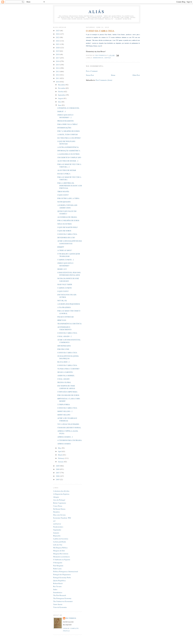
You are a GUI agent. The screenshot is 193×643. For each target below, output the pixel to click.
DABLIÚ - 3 (61, 111)
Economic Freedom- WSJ (62, 518)
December (62, 84)
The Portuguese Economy (62, 598)
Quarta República (59, 580)
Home (113, 75)
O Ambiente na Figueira (61, 559)
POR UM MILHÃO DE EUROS (68, 395)
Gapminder (57, 530)
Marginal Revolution (60, 553)
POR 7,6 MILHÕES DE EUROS (68, 131)
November (62, 88)
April (60, 451)
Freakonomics (58, 527)
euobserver (57, 524)
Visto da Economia (60, 607)
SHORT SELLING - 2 (64, 411)
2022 (58, 41)
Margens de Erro (59, 550)
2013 (58, 71)
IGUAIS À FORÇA (63, 173)
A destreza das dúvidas (61, 491)
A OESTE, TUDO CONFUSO (67, 134)
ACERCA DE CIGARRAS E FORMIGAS (67, 419)
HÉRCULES (61, 320)
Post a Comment (92, 71)
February (61, 458)
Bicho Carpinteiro (59, 503)
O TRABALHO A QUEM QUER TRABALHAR (68, 255)
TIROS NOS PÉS (63, 191)
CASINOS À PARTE (64, 288)
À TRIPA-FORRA (63, 404)
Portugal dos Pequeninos (62, 574)
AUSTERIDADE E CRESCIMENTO (64, 328)
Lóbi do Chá (57, 545)
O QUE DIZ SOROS (64, 230)
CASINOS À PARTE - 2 (65, 259)
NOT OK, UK (62, 300)
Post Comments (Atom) (104, 80)
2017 (58, 58)
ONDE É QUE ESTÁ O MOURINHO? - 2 (65, 116)
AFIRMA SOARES (64, 443)
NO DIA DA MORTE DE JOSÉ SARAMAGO (68, 279)
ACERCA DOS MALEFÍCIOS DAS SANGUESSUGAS (69, 242)
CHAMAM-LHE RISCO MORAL (69, 427)
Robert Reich (58, 583)
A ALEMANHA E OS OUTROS (68, 154)
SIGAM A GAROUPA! (65, 372)
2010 (58, 81)
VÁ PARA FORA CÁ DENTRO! (68, 369)
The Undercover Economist (63, 601)
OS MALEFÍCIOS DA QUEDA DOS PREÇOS (68, 357)
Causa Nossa (57, 506)
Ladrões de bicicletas (60, 538)
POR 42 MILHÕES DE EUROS (68, 220)
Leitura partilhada (59, 542)
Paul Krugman (58, 565)
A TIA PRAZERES (64, 307)
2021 (58, 44)
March (60, 455)
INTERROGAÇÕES (64, 127)
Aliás (96, 11)
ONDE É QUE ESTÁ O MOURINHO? (65, 264)
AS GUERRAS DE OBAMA (67, 217)
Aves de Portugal (59, 500)
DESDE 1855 (62, 269)
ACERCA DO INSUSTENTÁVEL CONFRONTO (69, 341)
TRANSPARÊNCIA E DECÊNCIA (69, 323)
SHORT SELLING (63, 415)
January (61, 461)
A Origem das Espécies (61, 494)
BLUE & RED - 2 (63, 362)
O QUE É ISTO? (63, 195)
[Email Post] (117, 55)
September (62, 95)
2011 (58, 78)
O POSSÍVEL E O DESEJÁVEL (68, 108)
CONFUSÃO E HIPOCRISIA (67, 392)
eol (54, 521)
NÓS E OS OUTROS (64, 224)
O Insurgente (57, 562)
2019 (58, 51)
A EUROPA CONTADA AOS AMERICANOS (67, 206)
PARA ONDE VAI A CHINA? (67, 124)
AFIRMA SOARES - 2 (65, 437)
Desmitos (56, 512)
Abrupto (56, 497)
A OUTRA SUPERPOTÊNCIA (68, 147)
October (61, 91)
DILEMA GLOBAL (64, 382)
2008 (58, 469)
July (59, 102)
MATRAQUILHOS (64, 202)
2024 (58, 34)
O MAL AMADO (63, 379)
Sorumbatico (57, 592)
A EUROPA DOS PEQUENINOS (68, 304)
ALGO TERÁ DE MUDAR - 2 (67, 161)
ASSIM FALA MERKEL (66, 375)
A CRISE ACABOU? (64, 250)
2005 (58, 479)
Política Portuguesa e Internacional (65, 571)
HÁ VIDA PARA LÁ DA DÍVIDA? (69, 138)
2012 (58, 75)
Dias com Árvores (59, 515)
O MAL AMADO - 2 (64, 336)
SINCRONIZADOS (64, 346)
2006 (58, 476)
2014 (58, 68)
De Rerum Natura (59, 509)
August (61, 98)
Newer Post (90, 75)
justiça (107, 57)
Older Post (136, 75)
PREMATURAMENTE (65, 121)
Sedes (55, 589)
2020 (58, 47)
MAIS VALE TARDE (64, 284)
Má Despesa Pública (60, 547)
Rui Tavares (57, 586)
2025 (58, 30)
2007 (58, 472)
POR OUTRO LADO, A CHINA (68, 198)
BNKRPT (60, 247)
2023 (58, 37)
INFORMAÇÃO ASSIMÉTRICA (68, 150)
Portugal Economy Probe (62, 577)
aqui (99, 46)
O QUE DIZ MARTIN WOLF (67, 227)
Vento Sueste (57, 604)
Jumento (56, 533)
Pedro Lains (57, 568)
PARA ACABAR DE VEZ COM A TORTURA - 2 (69, 165)
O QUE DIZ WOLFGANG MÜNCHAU (66, 142)
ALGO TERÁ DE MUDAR (66, 170)
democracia (98, 57)
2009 (58, 466)
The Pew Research (59, 595)
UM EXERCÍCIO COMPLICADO (69, 157)
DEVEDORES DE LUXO (66, 237)
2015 (58, 64)
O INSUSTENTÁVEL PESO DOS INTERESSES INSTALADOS (68, 273)
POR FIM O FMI (63, 349)
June (60, 105)
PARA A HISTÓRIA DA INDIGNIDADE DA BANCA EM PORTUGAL (69, 185)
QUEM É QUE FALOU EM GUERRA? (66, 212)
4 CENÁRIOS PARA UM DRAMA (69, 440)
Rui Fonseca (71, 618)
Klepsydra (56, 535)
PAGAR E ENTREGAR (65, 317)
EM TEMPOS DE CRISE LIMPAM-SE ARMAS (66, 387)
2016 (58, 61)
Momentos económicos (61, 556)
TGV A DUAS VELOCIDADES (68, 424)
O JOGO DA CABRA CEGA (67, 234)
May (60, 448)
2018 (58, 54)
